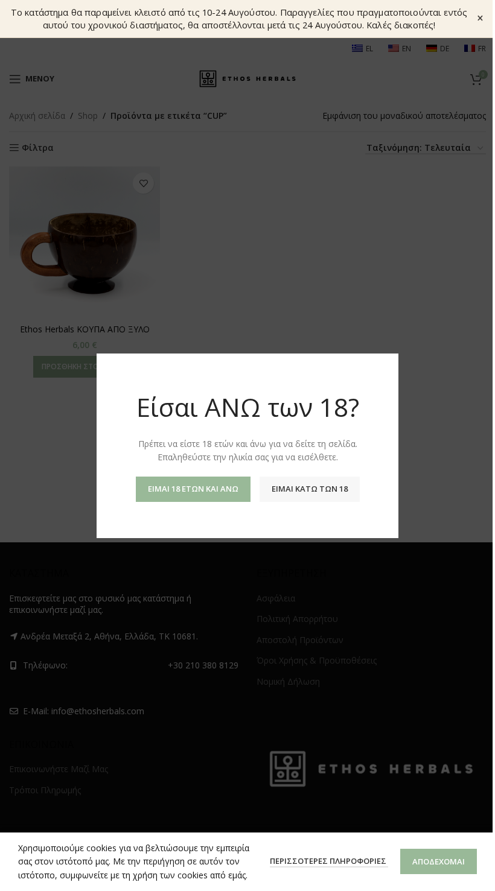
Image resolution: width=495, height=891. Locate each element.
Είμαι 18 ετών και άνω (193, 488)
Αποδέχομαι (438, 861)
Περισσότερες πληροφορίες (329, 860)
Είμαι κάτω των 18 (310, 488)
